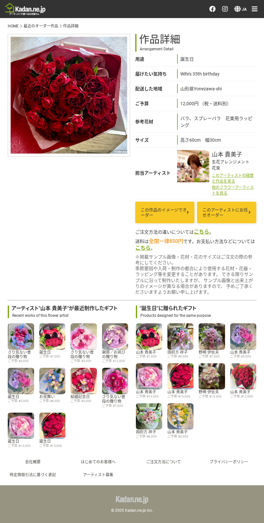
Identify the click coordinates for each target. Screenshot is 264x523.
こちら (201, 231)
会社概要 (33, 461)
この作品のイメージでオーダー (164, 212)
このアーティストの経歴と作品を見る (233, 178)
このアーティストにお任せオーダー (225, 212)
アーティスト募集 (98, 474)
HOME (13, 25)
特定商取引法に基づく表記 (33, 474)
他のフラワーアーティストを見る (233, 190)
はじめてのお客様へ (98, 461)
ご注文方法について (163, 461)
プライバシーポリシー (229, 461)
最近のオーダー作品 (41, 25)
